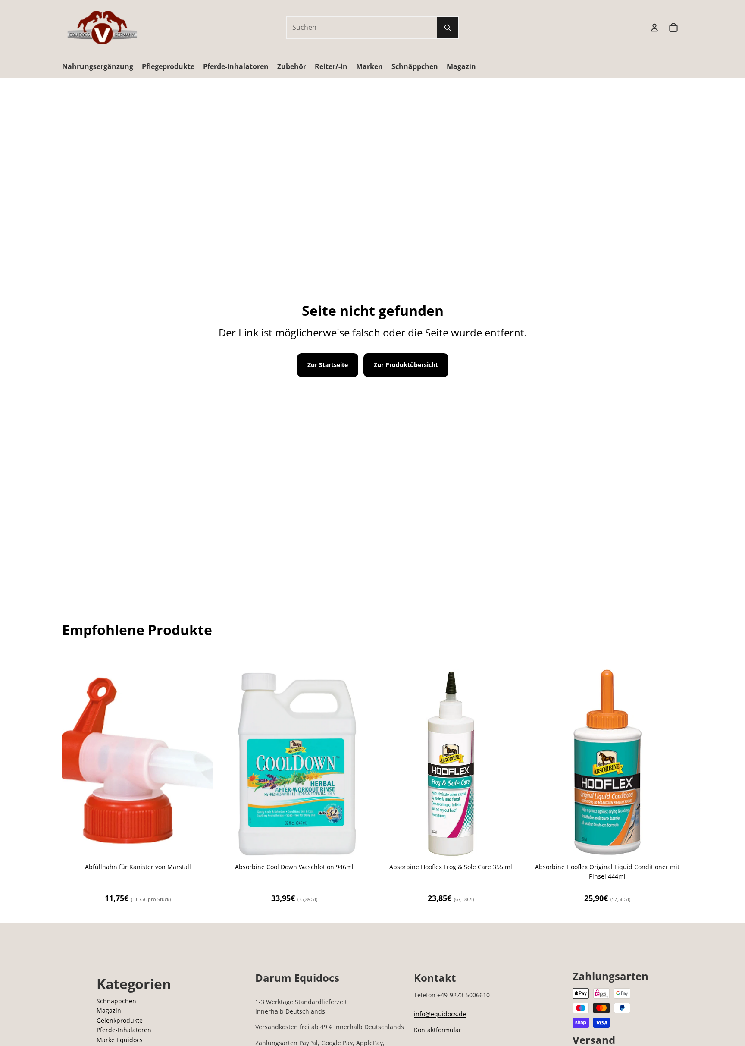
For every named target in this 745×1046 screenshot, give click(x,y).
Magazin (109, 1010)
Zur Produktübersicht (406, 365)
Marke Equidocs (120, 1040)
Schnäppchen (116, 1001)
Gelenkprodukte (120, 1020)
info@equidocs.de (440, 1014)
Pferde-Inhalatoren (124, 1030)
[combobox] (352, 27)
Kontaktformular (437, 1030)
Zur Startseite (327, 365)
